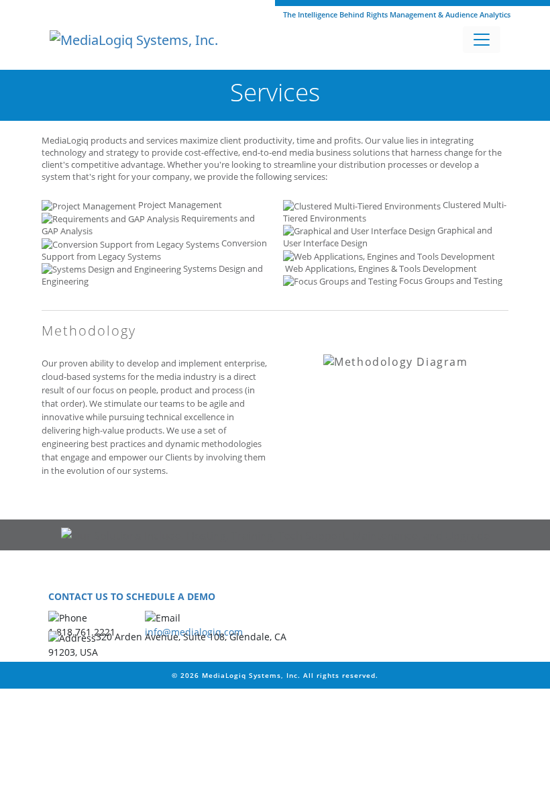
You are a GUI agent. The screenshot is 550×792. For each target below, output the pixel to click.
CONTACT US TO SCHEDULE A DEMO (131, 596)
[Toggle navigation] (481, 39)
